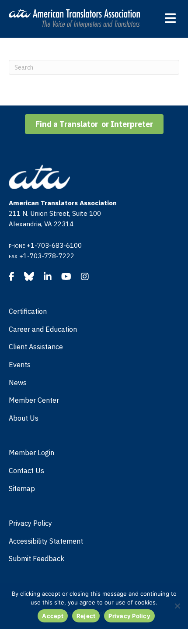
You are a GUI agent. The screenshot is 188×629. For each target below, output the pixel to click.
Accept (52, 615)
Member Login (31, 452)
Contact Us (26, 470)
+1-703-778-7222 (46, 256)
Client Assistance (36, 346)
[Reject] (177, 605)
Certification (28, 311)
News (18, 382)
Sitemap (22, 488)
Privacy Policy (30, 523)
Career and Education (43, 329)
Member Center (34, 400)
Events (20, 364)
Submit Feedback (36, 558)
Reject (86, 615)
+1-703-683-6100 (54, 245)
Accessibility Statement (46, 541)
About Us (23, 418)
